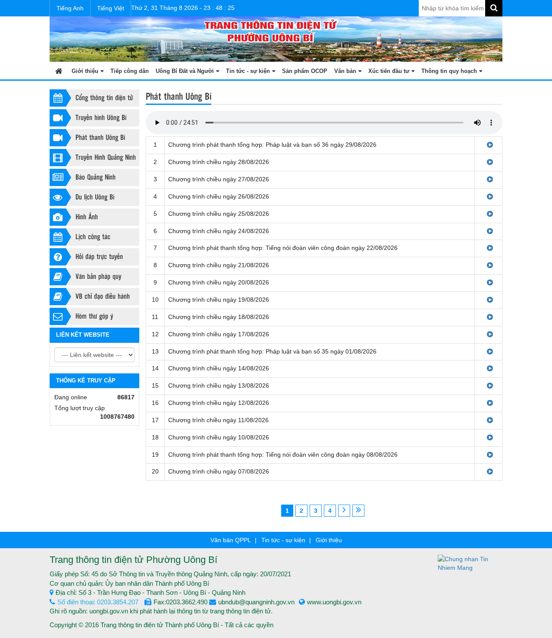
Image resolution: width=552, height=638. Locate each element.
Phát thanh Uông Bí (100, 137)
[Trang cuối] (358, 511)
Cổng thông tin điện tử (104, 97)
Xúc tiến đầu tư (388, 71)
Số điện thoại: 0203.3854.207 (97, 602)
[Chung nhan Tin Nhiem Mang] (470, 562)
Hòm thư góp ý (94, 316)
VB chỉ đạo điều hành (102, 296)
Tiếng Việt (110, 8)
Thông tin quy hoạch (449, 71)
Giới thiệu (85, 71)
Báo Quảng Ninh (95, 177)
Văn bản (345, 71)
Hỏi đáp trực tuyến (99, 256)
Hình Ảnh (86, 216)
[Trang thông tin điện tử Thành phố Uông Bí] (276, 38)
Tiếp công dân (129, 71)
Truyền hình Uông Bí (100, 117)
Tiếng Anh (70, 8)
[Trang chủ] (59, 70)
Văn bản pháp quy (98, 276)
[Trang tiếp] (344, 511)
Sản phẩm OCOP (304, 71)
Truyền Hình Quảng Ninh (105, 157)
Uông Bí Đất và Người (185, 71)
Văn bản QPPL (230, 540)
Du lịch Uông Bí (94, 197)
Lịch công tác (92, 236)
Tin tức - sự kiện (248, 71)
